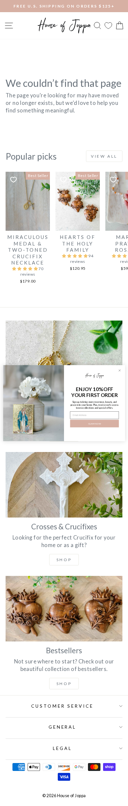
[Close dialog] (119, 370)
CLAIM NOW (94, 423)
